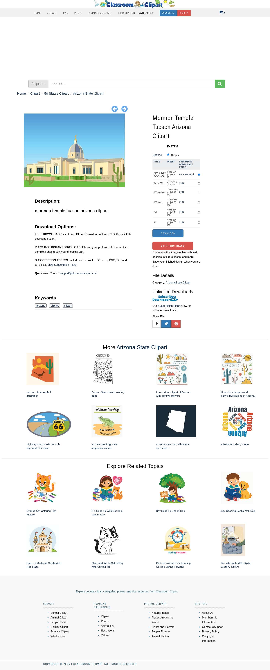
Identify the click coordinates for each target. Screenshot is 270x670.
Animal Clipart (59, 617)
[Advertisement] (135, 46)
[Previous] (114, 109)
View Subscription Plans (61, 264)
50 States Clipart (56, 93)
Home (37, 12)
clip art (55, 305)
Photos (105, 621)
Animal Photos (160, 636)
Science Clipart (60, 631)
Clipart (52, 12)
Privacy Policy (210, 631)
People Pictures (161, 631)
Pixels (171, 161)
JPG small (158, 202)
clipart (67, 305)
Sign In (184, 13)
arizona (40, 305)
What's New (58, 636)
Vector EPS (158, 183)
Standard (175, 155)
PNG (65, 12)
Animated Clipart (100, 12)
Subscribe (168, 13)
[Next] (124, 109)
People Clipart (59, 622)
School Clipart (59, 612)
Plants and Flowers (163, 626)
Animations (107, 625)
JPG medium (159, 192)
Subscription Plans (169, 305)
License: (157, 154)
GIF (155, 222)
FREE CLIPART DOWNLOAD (160, 174)
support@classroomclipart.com (79, 273)
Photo (78, 12)
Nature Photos (160, 612)
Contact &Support (212, 626)
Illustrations (108, 630)
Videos (105, 635)
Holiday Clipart (59, 626)
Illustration (126, 12)
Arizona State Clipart (88, 93)
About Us (207, 612)
